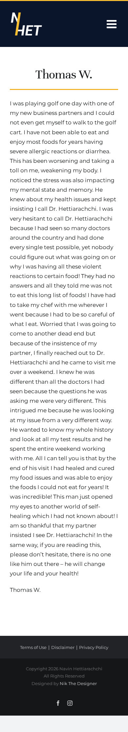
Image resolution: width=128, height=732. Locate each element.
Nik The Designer (78, 683)
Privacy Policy (93, 647)
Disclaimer (63, 647)
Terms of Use (33, 647)
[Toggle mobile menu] (112, 24)
